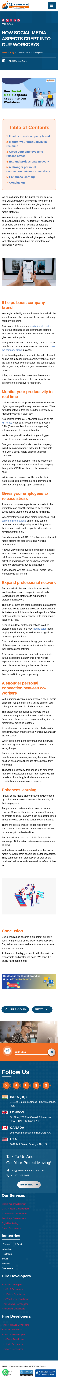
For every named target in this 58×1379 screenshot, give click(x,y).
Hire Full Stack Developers (15, 1304)
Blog (12, 53)
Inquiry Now (26, 1184)
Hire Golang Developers (13, 1308)
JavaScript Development (14, 1218)
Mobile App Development (14, 1204)
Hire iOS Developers (12, 1329)
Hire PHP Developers (12, 1289)
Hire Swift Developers (12, 1349)
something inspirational (14, 520)
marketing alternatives (41, 326)
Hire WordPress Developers (15, 1299)
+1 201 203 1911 (20, 1175)
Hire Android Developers (13, 1334)
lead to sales (39, 628)
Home (4, 53)
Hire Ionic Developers (12, 1344)
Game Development (11, 1228)
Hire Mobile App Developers (15, 1324)
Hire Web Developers (12, 1284)
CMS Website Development (15, 1208)
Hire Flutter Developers (13, 1339)
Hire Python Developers (13, 1294)
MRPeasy (7, 422)
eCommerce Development (15, 1213)
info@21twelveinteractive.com (27, 1170)
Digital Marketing (10, 1223)
